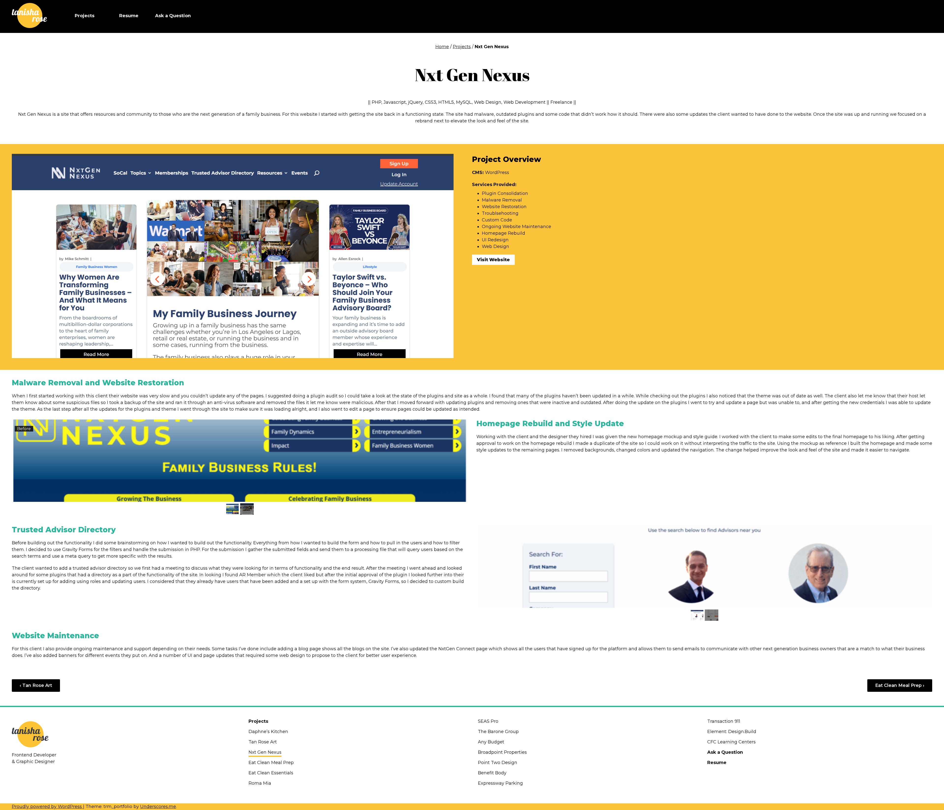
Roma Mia (260, 783)
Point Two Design (498, 762)
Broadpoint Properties (502, 752)
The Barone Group (498, 731)
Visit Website (493, 259)
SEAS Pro (488, 721)
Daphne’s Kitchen (268, 731)
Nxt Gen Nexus (265, 752)
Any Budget (491, 742)
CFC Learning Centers (731, 742)
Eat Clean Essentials (271, 773)
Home (442, 46)
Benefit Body (492, 773)
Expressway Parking (500, 783)
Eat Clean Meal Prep (271, 762)
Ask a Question (173, 15)
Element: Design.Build (731, 731)
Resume (128, 15)
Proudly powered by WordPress (47, 806)
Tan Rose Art (263, 742)
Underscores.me (158, 806)
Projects (84, 15)
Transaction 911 (723, 721)
